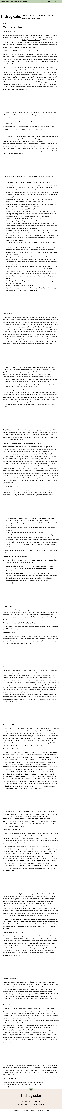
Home (5, 23)
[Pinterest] (55, 1)
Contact (41, 1104)
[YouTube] (49, 1)
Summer (24, 15)
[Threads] (45, 1)
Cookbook (51, 15)
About (35, 1104)
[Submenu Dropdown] (35, 15)
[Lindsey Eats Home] (11, 17)
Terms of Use (40, 1110)
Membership (26, 18)
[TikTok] (59, 1)
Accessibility (46, 1110)
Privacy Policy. (7, 123)
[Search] (46, 18)
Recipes (32, 15)
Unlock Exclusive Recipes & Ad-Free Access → (14, 1)
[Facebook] (52, 1)
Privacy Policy (33, 1110)
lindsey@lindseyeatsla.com (31, 40)
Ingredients (41, 15)
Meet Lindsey (36, 18)
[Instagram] (42, 1)
